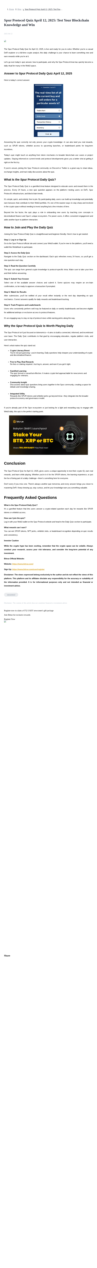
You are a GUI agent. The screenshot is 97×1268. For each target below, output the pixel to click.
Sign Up (8, 708)
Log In (3, 708)
